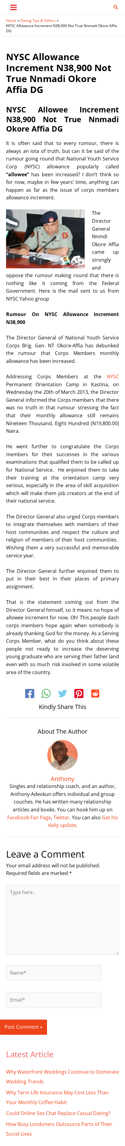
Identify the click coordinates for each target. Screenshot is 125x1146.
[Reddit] (95, 694)
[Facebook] (29, 694)
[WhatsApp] (46, 694)
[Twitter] (62, 694)
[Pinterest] (78, 694)
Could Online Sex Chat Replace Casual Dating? (58, 1113)
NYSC (113, 376)
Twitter (61, 817)
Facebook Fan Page (29, 817)
